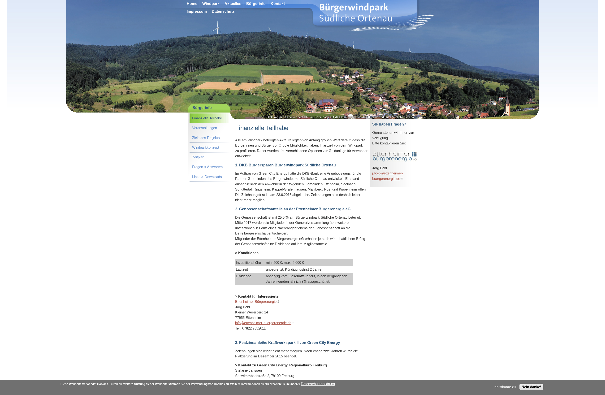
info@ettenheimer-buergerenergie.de (264, 323)
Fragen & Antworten (207, 167)
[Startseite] (177, 14)
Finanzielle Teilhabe (207, 118)
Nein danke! (531, 387)
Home (192, 4)
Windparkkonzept (205, 147)
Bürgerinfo (256, 4)
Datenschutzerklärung (318, 384)
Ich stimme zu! (505, 387)
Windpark (211, 4)
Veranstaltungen (204, 128)
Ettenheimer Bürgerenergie (257, 302)
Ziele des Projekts (206, 138)
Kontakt (278, 4)
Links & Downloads (207, 177)
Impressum (197, 11)
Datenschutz (223, 11)
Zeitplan (198, 157)
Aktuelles (233, 4)
